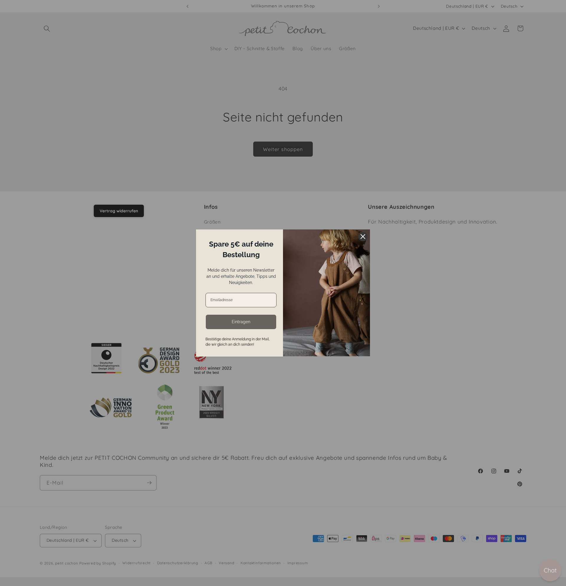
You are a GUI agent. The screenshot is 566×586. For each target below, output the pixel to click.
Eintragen (241, 321)
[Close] (363, 236)
